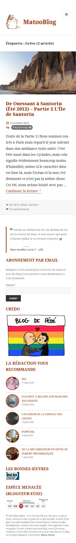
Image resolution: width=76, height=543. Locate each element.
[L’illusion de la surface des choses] (12, 418)
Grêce (24, 204)
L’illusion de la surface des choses (42, 416)
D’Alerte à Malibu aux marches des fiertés (45, 398)
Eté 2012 (14, 204)
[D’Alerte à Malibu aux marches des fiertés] (12, 401)
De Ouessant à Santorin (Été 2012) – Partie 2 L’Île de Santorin (35, 108)
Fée (24, 379)
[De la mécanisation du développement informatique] (12, 453)
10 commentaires (19, 209)
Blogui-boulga (20, 127)
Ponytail (28, 431)
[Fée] (12, 383)
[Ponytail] (12, 436)
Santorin (34, 204)
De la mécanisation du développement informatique (45, 451)
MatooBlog (39, 22)
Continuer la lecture (24, 191)
